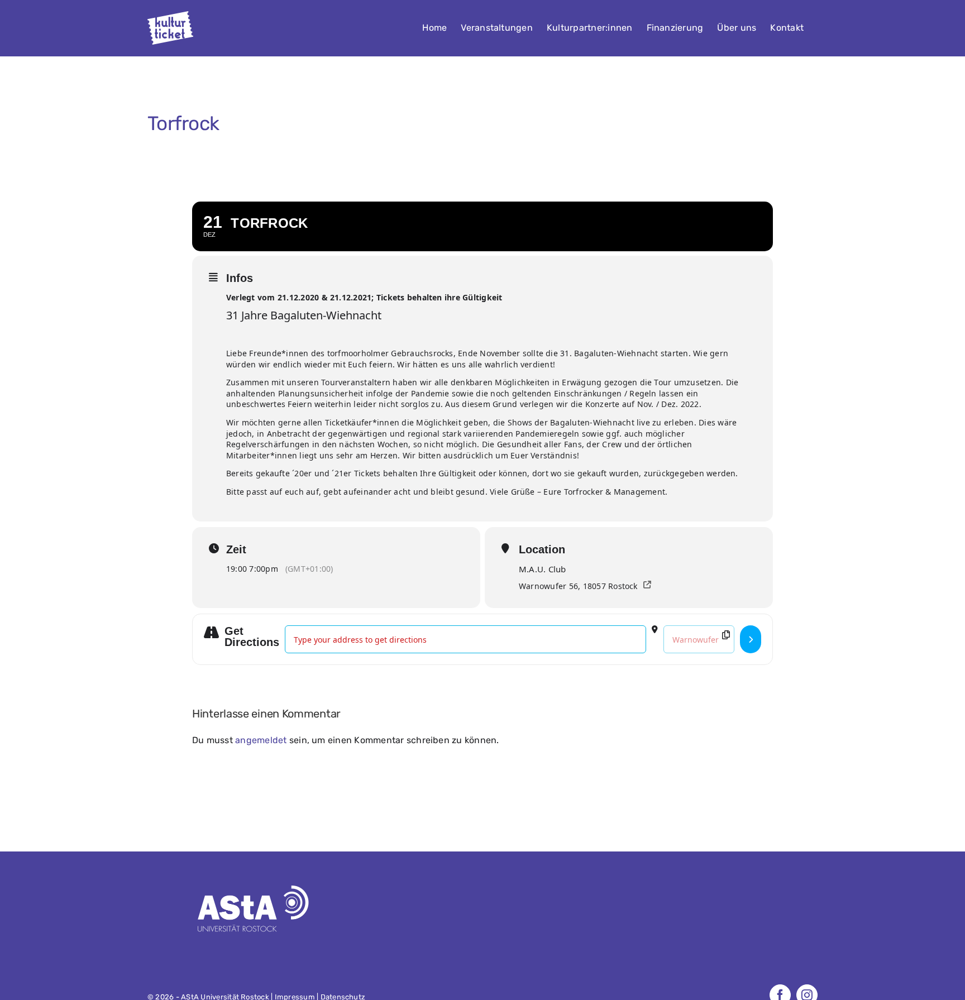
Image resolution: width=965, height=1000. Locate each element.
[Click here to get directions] (750, 639)
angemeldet (260, 740)
